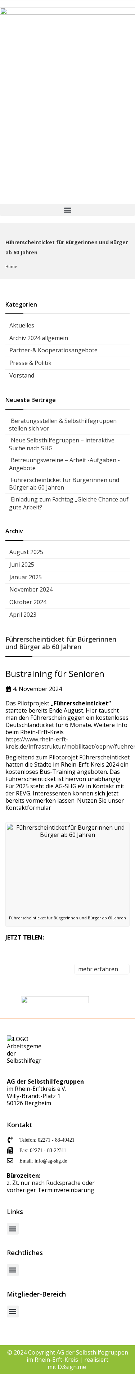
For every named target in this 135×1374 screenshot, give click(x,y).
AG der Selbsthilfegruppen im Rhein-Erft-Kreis (77, 1356)
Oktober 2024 (27, 602)
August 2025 (26, 552)
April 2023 (22, 615)
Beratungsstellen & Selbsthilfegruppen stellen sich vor (63, 425)
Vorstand (21, 375)
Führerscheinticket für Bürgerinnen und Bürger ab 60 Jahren (64, 484)
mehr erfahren (99, 969)
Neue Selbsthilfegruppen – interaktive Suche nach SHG (61, 444)
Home (11, 266)
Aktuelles (21, 325)
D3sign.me (72, 1367)
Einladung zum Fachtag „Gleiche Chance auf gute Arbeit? (69, 503)
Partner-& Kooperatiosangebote (53, 350)
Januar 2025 (25, 577)
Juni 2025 (21, 564)
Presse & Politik (30, 363)
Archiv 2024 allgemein (38, 338)
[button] (67, 210)
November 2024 (31, 589)
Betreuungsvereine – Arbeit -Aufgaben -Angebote (64, 464)
